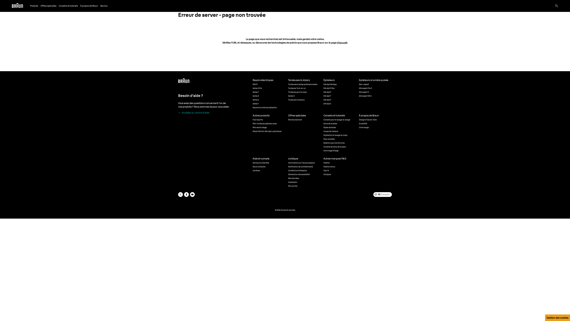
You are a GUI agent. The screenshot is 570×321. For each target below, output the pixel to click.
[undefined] (17, 6)
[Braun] (17, 6)
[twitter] (180, 194)
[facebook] (186, 194)
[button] (34, 5)
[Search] (556, 5)
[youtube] (192, 194)
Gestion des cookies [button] (558, 317)
